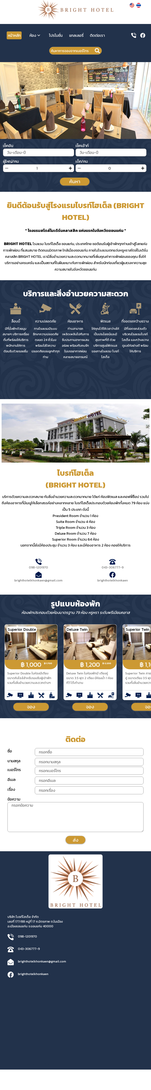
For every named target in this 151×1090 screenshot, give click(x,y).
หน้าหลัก (14, 35)
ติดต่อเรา (97, 35)
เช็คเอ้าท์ (82, 146)
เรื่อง (11, 789)
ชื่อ (9, 751)
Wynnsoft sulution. (60, 1064)
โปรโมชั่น (56, 35)
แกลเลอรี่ (76, 35)
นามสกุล (13, 761)
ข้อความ (13, 799)
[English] (132, 6)
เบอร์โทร (14, 770)
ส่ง (75, 840)
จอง (31, 706)
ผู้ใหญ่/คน (11, 161)
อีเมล (11, 779)
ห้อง (33, 35)
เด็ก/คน (82, 161)
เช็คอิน (8, 146)
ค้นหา (74, 181)
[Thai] (138, 6)
